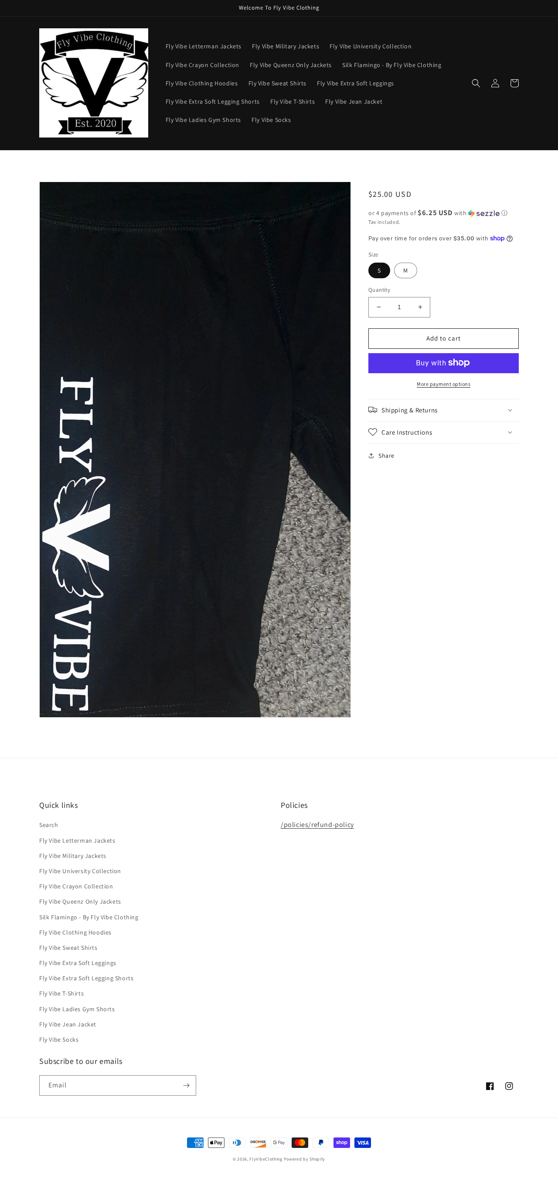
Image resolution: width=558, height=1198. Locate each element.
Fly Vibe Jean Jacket (67, 1024)
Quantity (379, 290)
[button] (476, 83)
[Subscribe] (186, 1085)
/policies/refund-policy (317, 824)
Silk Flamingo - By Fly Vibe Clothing (89, 917)
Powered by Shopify (305, 1159)
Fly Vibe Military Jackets (72, 856)
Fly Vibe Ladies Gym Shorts (77, 1009)
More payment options (443, 383)
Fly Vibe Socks (58, 1039)
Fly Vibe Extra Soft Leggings (77, 963)
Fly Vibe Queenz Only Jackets (80, 901)
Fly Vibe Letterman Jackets (77, 840)
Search (48, 825)
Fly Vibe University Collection (80, 871)
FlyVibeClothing (265, 1159)
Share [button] (386, 455)
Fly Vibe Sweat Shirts (68, 948)
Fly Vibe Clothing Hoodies (75, 932)
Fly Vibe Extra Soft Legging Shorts (86, 978)
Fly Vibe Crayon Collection (76, 886)
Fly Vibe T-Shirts (61, 993)
